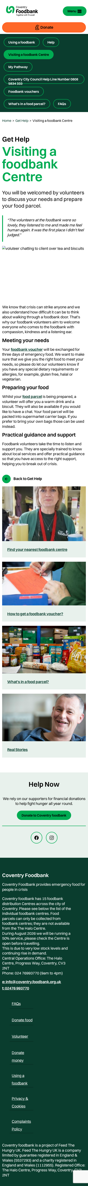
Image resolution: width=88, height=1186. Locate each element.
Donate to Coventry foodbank (44, 815)
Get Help (21, 120)
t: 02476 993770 (15, 988)
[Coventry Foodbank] (22, 19)
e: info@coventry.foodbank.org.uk (31, 982)
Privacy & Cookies (20, 1099)
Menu (71, 11)
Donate (46, 27)
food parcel (32, 396)
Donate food (22, 1020)
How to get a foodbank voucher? (35, 613)
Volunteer (20, 1036)
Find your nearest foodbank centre (37, 549)
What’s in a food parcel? (26, 104)
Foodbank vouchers (23, 91)
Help (50, 42)
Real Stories (17, 749)
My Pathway (18, 67)
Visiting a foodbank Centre (28, 54)
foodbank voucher (27, 349)
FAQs (62, 104)
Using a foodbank (21, 42)
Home (6, 120)
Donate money (18, 1053)
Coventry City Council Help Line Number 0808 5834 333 (43, 80)
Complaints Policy (21, 1122)
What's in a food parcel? (28, 681)
